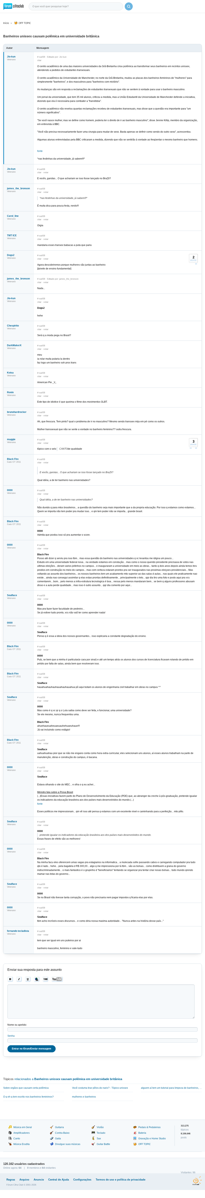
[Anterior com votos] (191, 448)
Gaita (58, 1138)
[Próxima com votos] (196, 264)
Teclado (101, 1133)
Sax (99, 1138)
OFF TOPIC (25, 23)
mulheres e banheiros (84, 1096)
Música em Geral (22, 1127)
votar (45, 172)
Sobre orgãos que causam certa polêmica (26, 1087)
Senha (11, 1035)
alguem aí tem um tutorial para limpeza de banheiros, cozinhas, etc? (171, 1087)
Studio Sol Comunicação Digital (197, 1180)
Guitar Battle (103, 1144)
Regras (10, 1179)
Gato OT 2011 (14, 462)
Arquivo (24, 1179)
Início (6, 23)
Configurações (82, 1179)
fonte (40, 151)
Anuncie (39, 1179)
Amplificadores (21, 1133)
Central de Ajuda (58, 1179)
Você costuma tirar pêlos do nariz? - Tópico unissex (100, 1087)
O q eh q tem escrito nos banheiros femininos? (28, 1096)
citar (39, 60)
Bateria (142, 1133)
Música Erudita (21, 1144)
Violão (100, 1127)
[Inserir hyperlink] (37, 979)
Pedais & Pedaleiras (149, 1127)
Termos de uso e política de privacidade (120, 1179)
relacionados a (68, 1079)
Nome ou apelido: (17, 1024)
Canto (16, 1138)
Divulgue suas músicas (67, 1144)
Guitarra (59, 1127)
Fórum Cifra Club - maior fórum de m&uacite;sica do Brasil (13, 6)
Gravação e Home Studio (152, 1138)
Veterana (11, 442)
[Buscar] (129, 6)
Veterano (11, 59)
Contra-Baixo (62, 1133)
